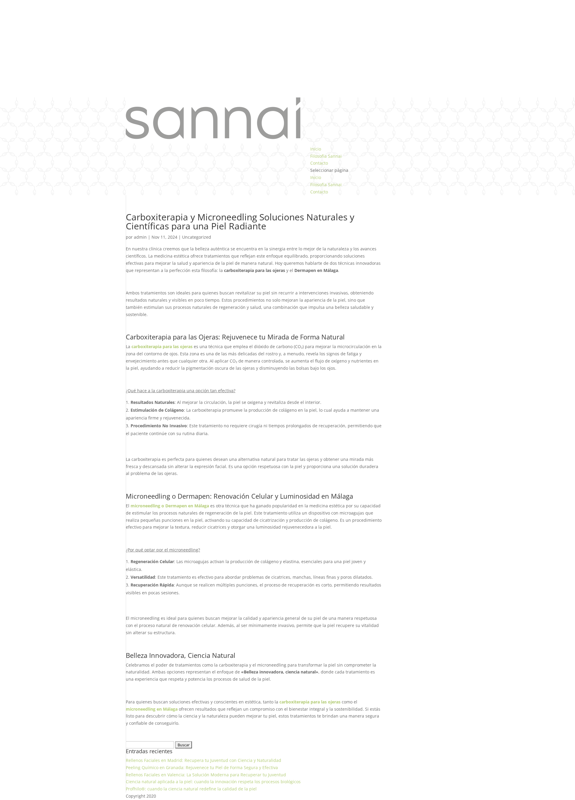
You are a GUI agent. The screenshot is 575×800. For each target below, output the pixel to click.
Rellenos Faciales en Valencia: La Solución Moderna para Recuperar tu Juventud (206, 775)
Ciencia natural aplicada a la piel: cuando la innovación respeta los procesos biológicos (213, 781)
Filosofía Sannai (326, 156)
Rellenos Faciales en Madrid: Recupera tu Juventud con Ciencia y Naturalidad (203, 760)
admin (140, 237)
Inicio (315, 149)
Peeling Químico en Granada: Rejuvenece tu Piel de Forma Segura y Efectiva (202, 767)
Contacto (319, 163)
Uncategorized (196, 237)
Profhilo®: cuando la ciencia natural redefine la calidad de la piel (191, 789)
